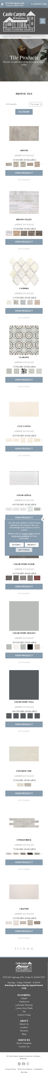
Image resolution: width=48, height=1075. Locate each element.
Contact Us (24, 1046)
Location (24, 1027)
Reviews (24, 1031)
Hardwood (24, 1001)
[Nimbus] (24, 133)
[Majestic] (31, 371)
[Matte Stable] (37, 647)
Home (5, 37)
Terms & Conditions (24, 1069)
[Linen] (16, 853)
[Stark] (30, 853)
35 (32, 948)
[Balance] (24, 616)
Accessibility (38, 1069)
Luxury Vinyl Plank (24, 1008)
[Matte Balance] (23, 647)
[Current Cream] (24, 754)
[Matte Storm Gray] (23, 578)
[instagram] (27, 1064)
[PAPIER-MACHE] (24, 892)
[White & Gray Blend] (30, 302)
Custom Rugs (24, 1015)
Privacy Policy (10, 1069)
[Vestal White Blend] (24, 271)
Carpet (24, 998)
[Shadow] (24, 685)
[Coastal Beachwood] (24, 202)
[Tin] (23, 853)
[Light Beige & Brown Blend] (37, 302)
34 (28, 948)
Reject (32, 545)
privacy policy (27, 534)
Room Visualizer (24, 1043)
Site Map (24, 1072)
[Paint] (37, 440)
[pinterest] (19, 1064)
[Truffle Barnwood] (39, 233)
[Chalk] (24, 409)
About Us (24, 1024)
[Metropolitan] (24, 340)
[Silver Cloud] (37, 509)
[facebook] (23, 1064)
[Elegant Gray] (27, 785)
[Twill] (23, 922)
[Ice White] (16, 647)
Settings (24, 550)
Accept (16, 545)
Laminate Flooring (24, 1005)
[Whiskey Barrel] (16, 233)
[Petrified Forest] (31, 233)
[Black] (30, 647)
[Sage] (37, 853)
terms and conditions (20, 536)
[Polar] (24, 823)
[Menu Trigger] (43, 21)
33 (24, 948)
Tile (18, 37)
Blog (24, 1034)
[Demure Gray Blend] (16, 302)
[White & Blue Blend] (23, 302)
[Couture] (24, 371)
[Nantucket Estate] (24, 233)
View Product (24, 173)
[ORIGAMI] (37, 922)
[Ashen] (30, 164)
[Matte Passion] (37, 578)
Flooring (12, 37)
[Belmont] (16, 371)
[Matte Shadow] (9, 578)
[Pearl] (24, 478)
